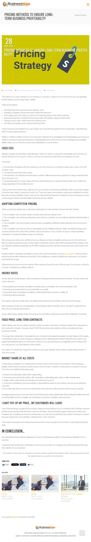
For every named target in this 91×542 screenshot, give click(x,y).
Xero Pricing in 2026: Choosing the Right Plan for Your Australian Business (74, 494)
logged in (15, 517)
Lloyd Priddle (7, 90)
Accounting (21, 90)
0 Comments (50, 90)
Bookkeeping (30, 90)
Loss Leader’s (69, 254)
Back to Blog (80, 15)
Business (38, 90)
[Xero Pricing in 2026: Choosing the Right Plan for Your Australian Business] (74, 482)
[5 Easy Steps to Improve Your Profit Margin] (15, 482)
